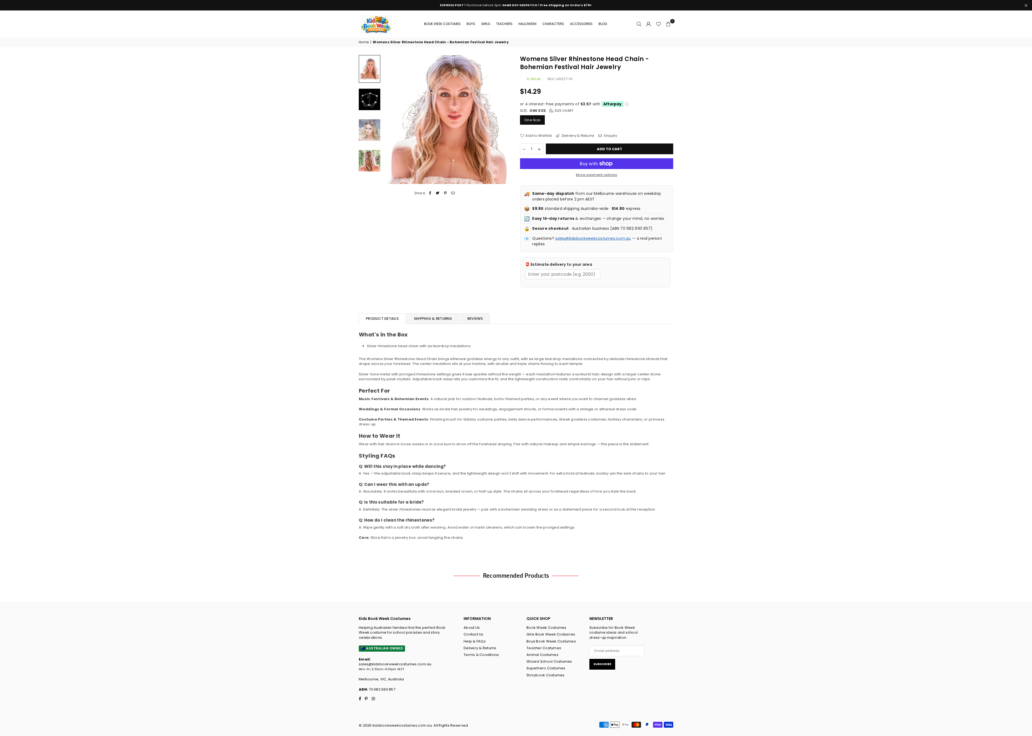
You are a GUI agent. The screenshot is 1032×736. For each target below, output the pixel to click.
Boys (471, 23)
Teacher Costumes (543, 648)
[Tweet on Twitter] (438, 193)
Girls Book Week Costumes (550, 634)
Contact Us (473, 634)
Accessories (581, 23)
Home (364, 42)
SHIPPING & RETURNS (433, 318)
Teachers (504, 23)
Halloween (527, 23)
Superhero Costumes (545, 668)
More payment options (596, 175)
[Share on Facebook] (430, 193)
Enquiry (610, 135)
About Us (472, 627)
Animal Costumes (542, 654)
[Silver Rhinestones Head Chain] (369, 68)
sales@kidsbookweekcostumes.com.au (593, 238)
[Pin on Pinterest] (445, 193)
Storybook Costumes (545, 675)
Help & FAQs (475, 641)
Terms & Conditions (481, 654)
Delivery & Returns (577, 135)
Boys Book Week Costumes (551, 641)
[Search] (639, 24)
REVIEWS (475, 318)
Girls (485, 23)
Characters (553, 23)
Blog (603, 23)
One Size (532, 120)
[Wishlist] (659, 24)
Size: (547, 110)
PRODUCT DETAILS (382, 318)
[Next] (504, 119)
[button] (668, 24)
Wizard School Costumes (549, 661)
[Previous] (390, 119)
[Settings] (649, 24)
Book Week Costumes (442, 23)
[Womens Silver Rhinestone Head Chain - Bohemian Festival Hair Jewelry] (369, 99)
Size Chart (564, 110)
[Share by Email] (453, 193)
